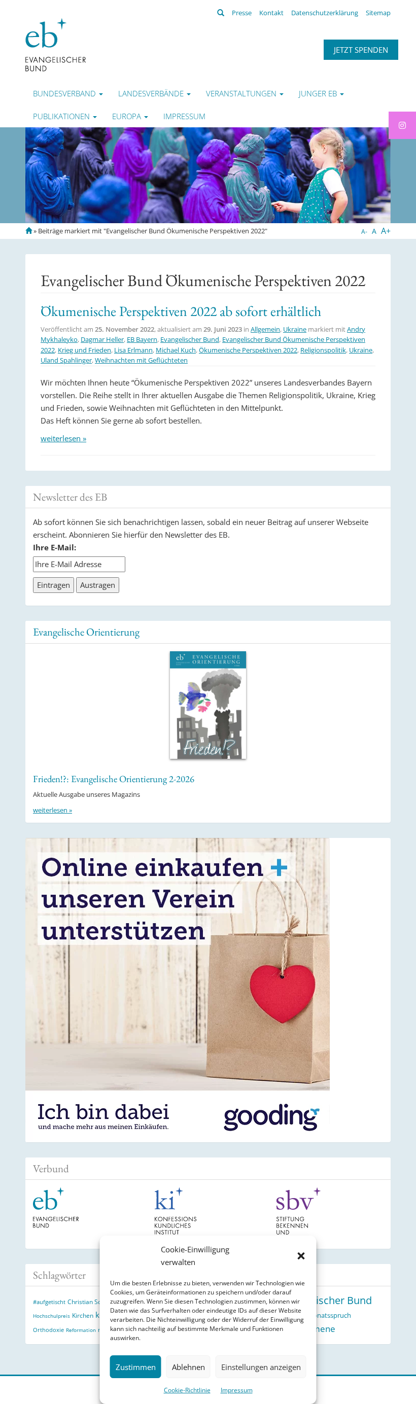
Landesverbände (152, 93)
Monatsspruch (329, 1315)
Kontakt (271, 12)
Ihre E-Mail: (54, 547)
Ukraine (294, 329)
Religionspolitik (323, 350)
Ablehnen (188, 1367)
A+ (386, 230)
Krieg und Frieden (84, 350)
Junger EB (319, 93)
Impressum (237, 1390)
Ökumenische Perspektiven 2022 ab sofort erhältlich (181, 311)
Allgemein (265, 329)
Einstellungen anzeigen (261, 1367)
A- (364, 231)
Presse (242, 12)
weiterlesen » (63, 438)
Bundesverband (65, 93)
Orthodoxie (48, 1329)
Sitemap (378, 12)
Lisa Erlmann (133, 350)
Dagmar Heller (102, 339)
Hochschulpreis (51, 1315)
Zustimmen (136, 1367)
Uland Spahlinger (66, 360)
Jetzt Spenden (361, 50)
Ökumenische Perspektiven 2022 (248, 350)
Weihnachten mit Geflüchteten (141, 360)
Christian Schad (89, 1301)
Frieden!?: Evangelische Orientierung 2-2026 (113, 779)
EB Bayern (142, 339)
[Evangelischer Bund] (55, 44)
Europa (127, 116)
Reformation (81, 1329)
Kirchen (82, 1315)
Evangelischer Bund (189, 339)
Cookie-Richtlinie (187, 1390)
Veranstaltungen (242, 93)
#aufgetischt (49, 1302)
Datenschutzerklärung (324, 12)
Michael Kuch (176, 350)
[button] (301, 1256)
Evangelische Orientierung (86, 632)
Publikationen (62, 116)
